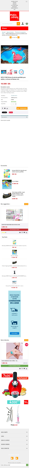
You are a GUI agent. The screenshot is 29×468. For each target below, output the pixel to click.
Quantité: (3, 103)
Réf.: (2, 99)
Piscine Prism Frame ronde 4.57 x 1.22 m (14, 286)
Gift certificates (14, 5)
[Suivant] (18, 37)
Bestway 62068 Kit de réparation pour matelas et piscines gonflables (19, 171)
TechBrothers (14, 95)
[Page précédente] (11, 37)
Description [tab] (4, 117)
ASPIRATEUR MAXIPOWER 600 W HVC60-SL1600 (11, 224)
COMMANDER (23, 108)
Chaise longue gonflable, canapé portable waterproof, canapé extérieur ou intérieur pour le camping (18, 194)
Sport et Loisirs (10, 32)
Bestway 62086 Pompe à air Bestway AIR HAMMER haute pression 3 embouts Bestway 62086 (14, 276)
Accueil (3, 32)
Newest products (14, 8)
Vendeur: (3, 95)
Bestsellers (14, 6)
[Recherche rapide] (18, 23)
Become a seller (14, 1)
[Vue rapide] (20, 232)
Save (11, 112)
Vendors (14, 2)
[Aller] (27, 465)
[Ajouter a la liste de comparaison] (7, 108)
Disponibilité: (4, 101)
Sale (14, 9)
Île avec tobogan (15, 181)
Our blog (14, 4)
